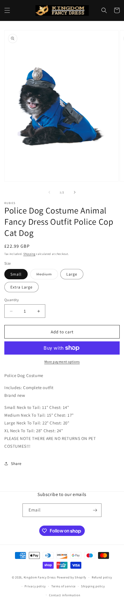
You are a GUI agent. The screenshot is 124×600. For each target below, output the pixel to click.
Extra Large (21, 287)
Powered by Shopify (72, 577)
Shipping (29, 254)
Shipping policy (93, 586)
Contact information (64, 595)
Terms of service (63, 586)
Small (16, 274)
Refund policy (102, 577)
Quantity (11, 299)
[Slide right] (74, 192)
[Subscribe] (95, 510)
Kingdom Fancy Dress (40, 577)
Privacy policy (35, 586)
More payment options (62, 361)
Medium (47, 275)
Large (71, 274)
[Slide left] (49, 192)
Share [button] (16, 463)
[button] (7, 10)
